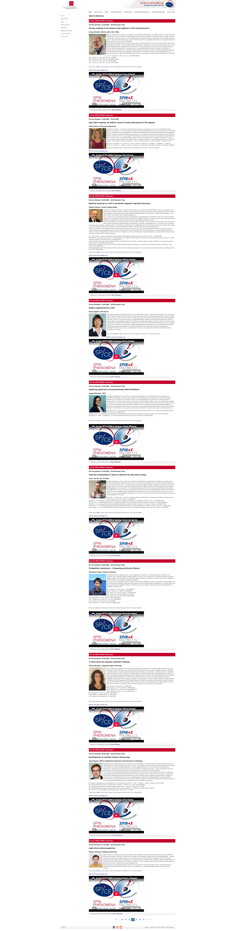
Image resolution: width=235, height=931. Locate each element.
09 (143, 919)
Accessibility (160, 927)
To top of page (169, 927)
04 (125, 919)
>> (150, 919)
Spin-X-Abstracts (116, 109)
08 (140, 919)
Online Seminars (116, 12)
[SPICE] (117, 4)
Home (173, 9)
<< (115, 919)
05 (129, 919)
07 (136, 919)
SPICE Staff (171, 12)
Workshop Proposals (141, 12)
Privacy (147, 927)
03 (122, 919)
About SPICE (98, 12)
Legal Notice (153, 927)
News (106, 12)
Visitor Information (158, 12)
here (98, 66)
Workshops (128, 12)
